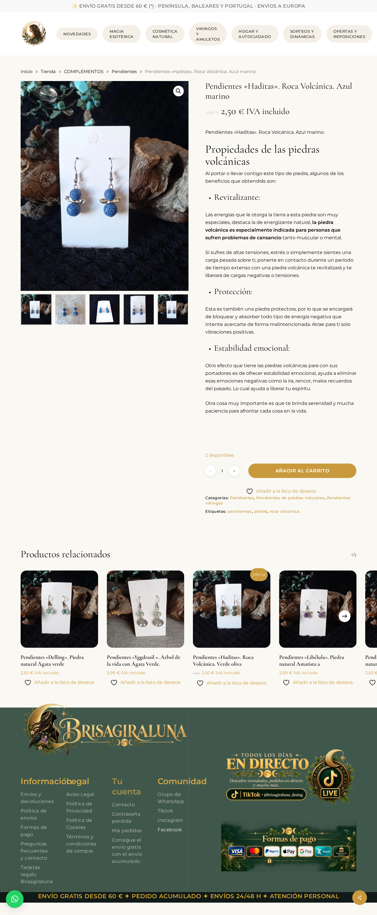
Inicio (26, 71)
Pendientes (124, 71)
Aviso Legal (80, 794)
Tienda (48, 71)
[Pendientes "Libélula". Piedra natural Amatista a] (318, 609)
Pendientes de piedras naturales (290, 497)
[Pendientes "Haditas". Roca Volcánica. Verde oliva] (231, 609)
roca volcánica (285, 511)
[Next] (344, 616)
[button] (178, 91)
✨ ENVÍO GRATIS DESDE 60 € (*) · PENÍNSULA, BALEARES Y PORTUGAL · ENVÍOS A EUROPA (188, 6)
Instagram (170, 820)
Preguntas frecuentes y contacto (34, 851)
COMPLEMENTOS (83, 71)
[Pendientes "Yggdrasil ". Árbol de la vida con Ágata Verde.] (145, 609)
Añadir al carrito (302, 471)
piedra (260, 511)
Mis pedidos (127, 830)
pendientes (240, 511)
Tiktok (165, 811)
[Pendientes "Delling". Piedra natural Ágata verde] (59, 609)
